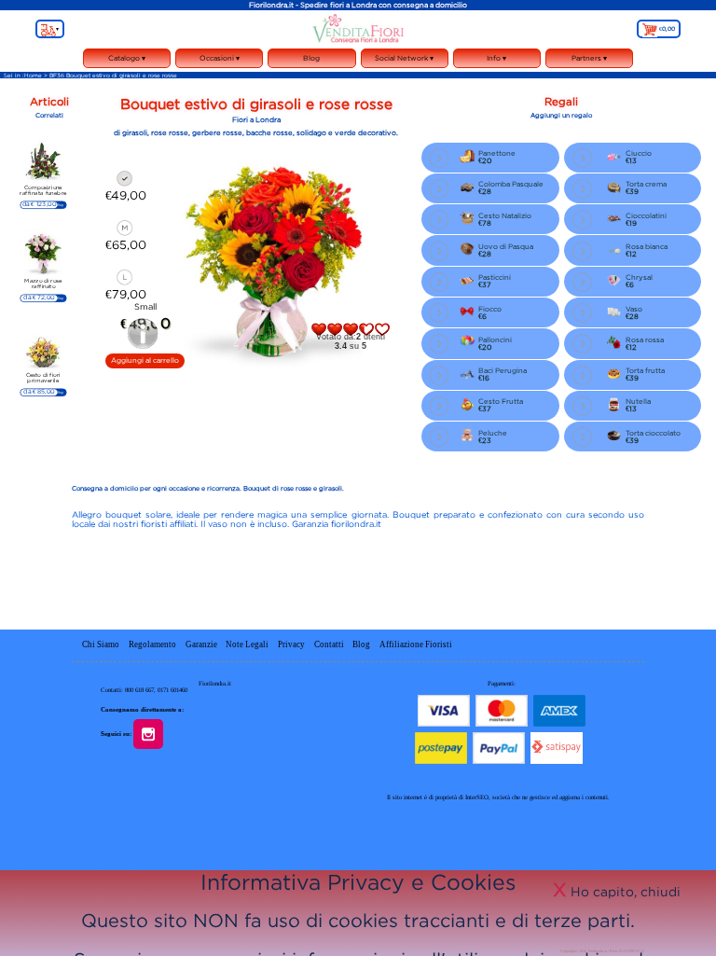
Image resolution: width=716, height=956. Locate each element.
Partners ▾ (589, 58)
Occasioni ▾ (219, 61)
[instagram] (153, 732)
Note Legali (247, 644)
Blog (311, 58)
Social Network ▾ (404, 61)
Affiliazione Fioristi (415, 644)
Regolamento (152, 644)
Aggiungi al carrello (145, 360)
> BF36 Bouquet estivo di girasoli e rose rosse (110, 75)
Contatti (330, 644)
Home (33, 75)
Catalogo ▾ (127, 61)
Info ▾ (496, 61)
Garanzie (201, 644)
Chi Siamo (100, 644)
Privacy (291, 644)
